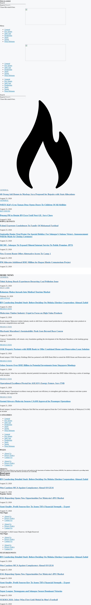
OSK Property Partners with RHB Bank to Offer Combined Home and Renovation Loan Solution (44, 349)
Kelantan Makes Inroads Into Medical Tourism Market (25, 292)
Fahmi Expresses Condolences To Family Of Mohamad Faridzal (29, 225)
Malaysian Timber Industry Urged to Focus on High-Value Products (31, 313)
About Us (7, 453)
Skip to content (5, 1)
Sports (6, 39)
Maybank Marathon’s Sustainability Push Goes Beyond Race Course (31, 331)
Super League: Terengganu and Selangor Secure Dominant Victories (31, 591)
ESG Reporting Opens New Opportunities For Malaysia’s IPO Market (32, 498)
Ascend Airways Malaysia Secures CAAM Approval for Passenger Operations (35, 401)
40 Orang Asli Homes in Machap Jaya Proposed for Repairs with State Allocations (37, 194)
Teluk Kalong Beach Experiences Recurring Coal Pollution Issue (29, 281)
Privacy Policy (9, 455)
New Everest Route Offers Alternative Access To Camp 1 (25, 253)
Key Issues (8, 31)
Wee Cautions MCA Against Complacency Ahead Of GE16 (27, 488)
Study (6, 37)
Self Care (7, 33)
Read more (5, 473)
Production (8, 35)
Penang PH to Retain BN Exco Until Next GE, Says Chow (26, 215)
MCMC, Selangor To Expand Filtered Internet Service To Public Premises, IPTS (36, 245)
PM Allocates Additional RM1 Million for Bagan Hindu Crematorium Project (35, 262)
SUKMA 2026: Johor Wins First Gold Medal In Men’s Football (29, 599)
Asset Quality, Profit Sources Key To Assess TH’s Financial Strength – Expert (35, 506)
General (7, 29)
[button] (45, 3)
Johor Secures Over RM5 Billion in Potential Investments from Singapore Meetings (37, 365)
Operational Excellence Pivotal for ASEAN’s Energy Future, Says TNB (32, 383)
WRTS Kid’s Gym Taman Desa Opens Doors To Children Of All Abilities (33, 205)
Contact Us (8, 457)
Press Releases (9, 41)
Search (2, 5)
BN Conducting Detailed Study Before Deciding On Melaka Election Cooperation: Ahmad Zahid (44, 302)
